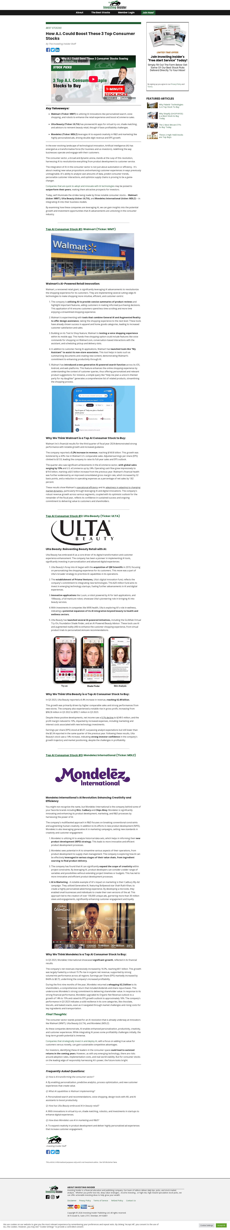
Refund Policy (117, 1200)
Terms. (150, 87)
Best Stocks (53, 28)
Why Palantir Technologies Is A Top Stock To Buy (171, 105)
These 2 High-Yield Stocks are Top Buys (171, 135)
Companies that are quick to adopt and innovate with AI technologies (80, 186)
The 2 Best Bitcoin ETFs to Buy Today (170, 125)
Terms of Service (100, 1200)
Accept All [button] (221, 1225)
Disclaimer (71, 1200)
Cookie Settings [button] (206, 1225)
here (115, 1162)
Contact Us (131, 1200)
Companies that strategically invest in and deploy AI (71, 1041)
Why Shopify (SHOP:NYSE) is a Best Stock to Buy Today (171, 116)
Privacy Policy (176, 84)
